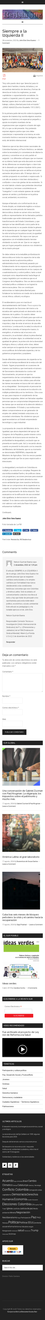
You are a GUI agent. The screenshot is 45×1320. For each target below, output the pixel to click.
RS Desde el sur (25, 539)
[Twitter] (4, 1165)
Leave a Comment (9, 806)
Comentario (7, 672)
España (37, 1205)
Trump (34, 1230)
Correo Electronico (13, 1006)
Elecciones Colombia (16, 1204)
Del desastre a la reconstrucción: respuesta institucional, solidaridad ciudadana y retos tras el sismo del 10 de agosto (20, 1149)
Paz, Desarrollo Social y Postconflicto (17, 1075)
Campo (15, 1185)
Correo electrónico (10, 708)
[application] (22, 1049)
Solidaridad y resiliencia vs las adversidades (18, 1157)
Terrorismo (27, 1231)
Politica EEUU (26, 1222)
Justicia (16, 1208)
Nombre (6, 696)
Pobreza (5, 1223)
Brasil (25, 1181)
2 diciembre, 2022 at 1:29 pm (25, 565)
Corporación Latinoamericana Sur (22, 14)
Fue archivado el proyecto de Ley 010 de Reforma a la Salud (20, 1033)
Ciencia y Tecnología (34, 1185)
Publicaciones (8, 1106)
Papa (19, 1218)
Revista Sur (15, 539)
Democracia (19, 1194)
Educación (35, 1200)
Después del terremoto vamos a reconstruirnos (19, 1142)
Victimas (5, 1084)
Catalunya (23, 1185)
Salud (4, 1088)
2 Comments (32, 988)
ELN (32, 1204)
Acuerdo (8, 1180)
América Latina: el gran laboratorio (20, 856)
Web (4, 719)
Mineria (13, 1213)
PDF (4, 79)
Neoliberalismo (9, 1217)
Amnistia (19, 1181)
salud (21, 1230)
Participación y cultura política (14, 1070)
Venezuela (5, 1234)
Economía (20, 1199)
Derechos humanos (10, 1093)
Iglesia (9, 1208)
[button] (22, 1049)
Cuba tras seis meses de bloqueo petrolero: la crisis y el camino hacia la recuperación (22, 917)
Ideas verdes (9, 983)
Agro (15, 1181)
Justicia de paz (26, 1208)
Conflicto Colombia (15, 1189)
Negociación (23, 1212)
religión (31, 1227)
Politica (13, 1222)
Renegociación (7, 1231)
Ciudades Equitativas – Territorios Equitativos (20, 1102)
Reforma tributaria (21, 1227)
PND (39, 1217)
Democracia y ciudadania (12, 1097)
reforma (10, 1226)
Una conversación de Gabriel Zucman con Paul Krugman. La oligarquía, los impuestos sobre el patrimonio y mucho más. (22, 794)
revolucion (15, 1231)
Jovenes (5, 1079)
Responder (10, 642)
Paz (33, 1217)
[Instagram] (10, 1165)
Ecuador (29, 1200)
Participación (26, 1218)
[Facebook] (15, 1165)
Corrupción (33, 1190)
